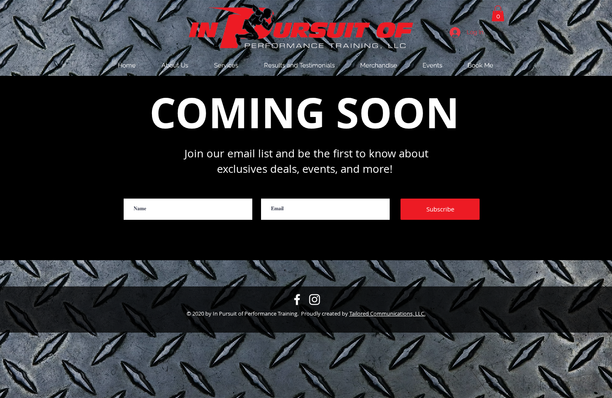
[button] (480, 65)
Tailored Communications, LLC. (387, 313)
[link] (498, 13)
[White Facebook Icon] (297, 299)
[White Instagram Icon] (314, 299)
